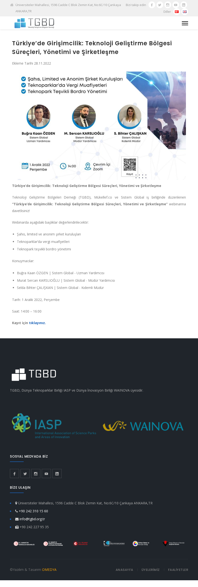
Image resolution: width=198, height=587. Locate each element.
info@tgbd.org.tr (32, 519)
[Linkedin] (183, 4)
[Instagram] (167, 4)
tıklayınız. (37, 322)
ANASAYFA (124, 569)
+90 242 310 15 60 (33, 511)
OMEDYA (49, 569)
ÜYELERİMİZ (150, 569)
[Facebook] (151, 4)
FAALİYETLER (178, 569)
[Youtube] (175, 4)
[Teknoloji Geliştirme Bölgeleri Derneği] (34, 22)
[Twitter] (159, 4)
